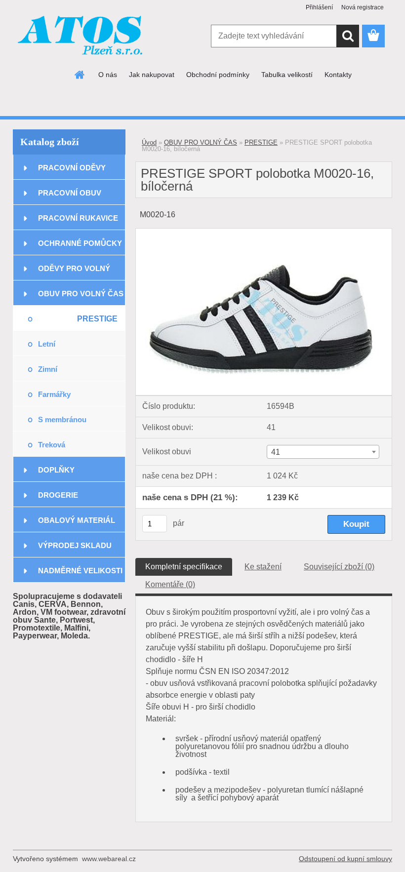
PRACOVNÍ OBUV (69, 193)
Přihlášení (319, 7)
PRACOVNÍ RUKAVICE (78, 218)
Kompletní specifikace (183, 566)
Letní (46, 344)
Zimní (47, 369)
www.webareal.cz (109, 859)
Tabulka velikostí (287, 75)
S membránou (62, 419)
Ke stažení (263, 566)
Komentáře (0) (170, 584)
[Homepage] (80, 74)
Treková (51, 444)
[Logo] (81, 36)
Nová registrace (362, 7)
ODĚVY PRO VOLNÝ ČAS (74, 272)
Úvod (149, 142)
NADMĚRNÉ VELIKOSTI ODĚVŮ (80, 574)
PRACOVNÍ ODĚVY (72, 167)
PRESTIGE (97, 319)
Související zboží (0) (339, 566)
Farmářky (54, 394)
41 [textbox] (275, 452)
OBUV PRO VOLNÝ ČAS (80, 293)
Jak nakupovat (151, 75)
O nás (107, 75)
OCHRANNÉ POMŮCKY (80, 243)
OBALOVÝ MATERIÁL (76, 520)
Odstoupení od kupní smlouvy (345, 859)
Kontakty (338, 75)
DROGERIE (58, 495)
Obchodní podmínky (217, 75)
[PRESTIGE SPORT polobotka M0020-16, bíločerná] (264, 232)
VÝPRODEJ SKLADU (75, 545)
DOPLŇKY (56, 470)
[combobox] (323, 452)
